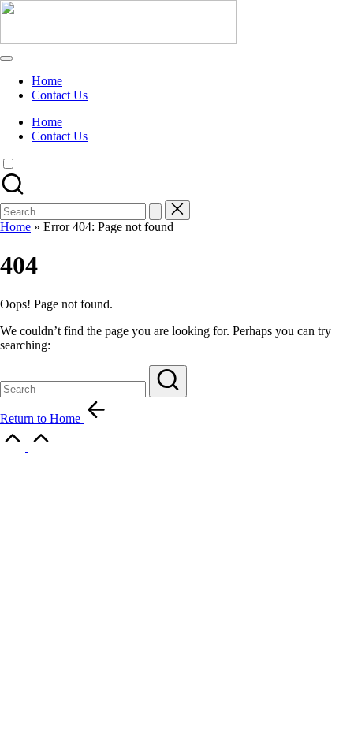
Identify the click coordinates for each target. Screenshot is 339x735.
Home (15, 226)
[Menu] (6, 58)
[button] (155, 211)
